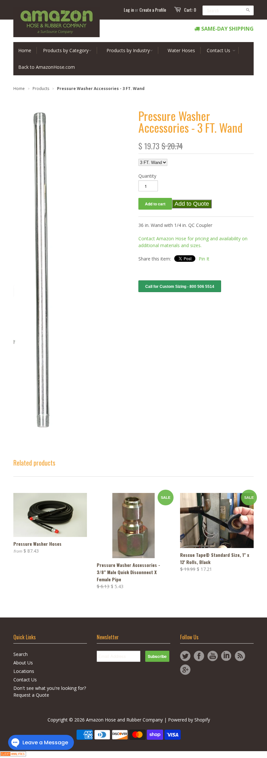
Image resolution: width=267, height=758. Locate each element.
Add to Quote (192, 204)
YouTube (212, 656)
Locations (23, 671)
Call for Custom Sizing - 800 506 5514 (179, 286)
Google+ (185, 669)
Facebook (199, 656)
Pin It (204, 259)
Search (20, 654)
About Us (23, 663)
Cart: (190, 9)
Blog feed (240, 656)
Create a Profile (152, 9)
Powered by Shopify (189, 720)
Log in (129, 9)
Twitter (185, 656)
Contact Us (25, 679)
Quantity (147, 176)
